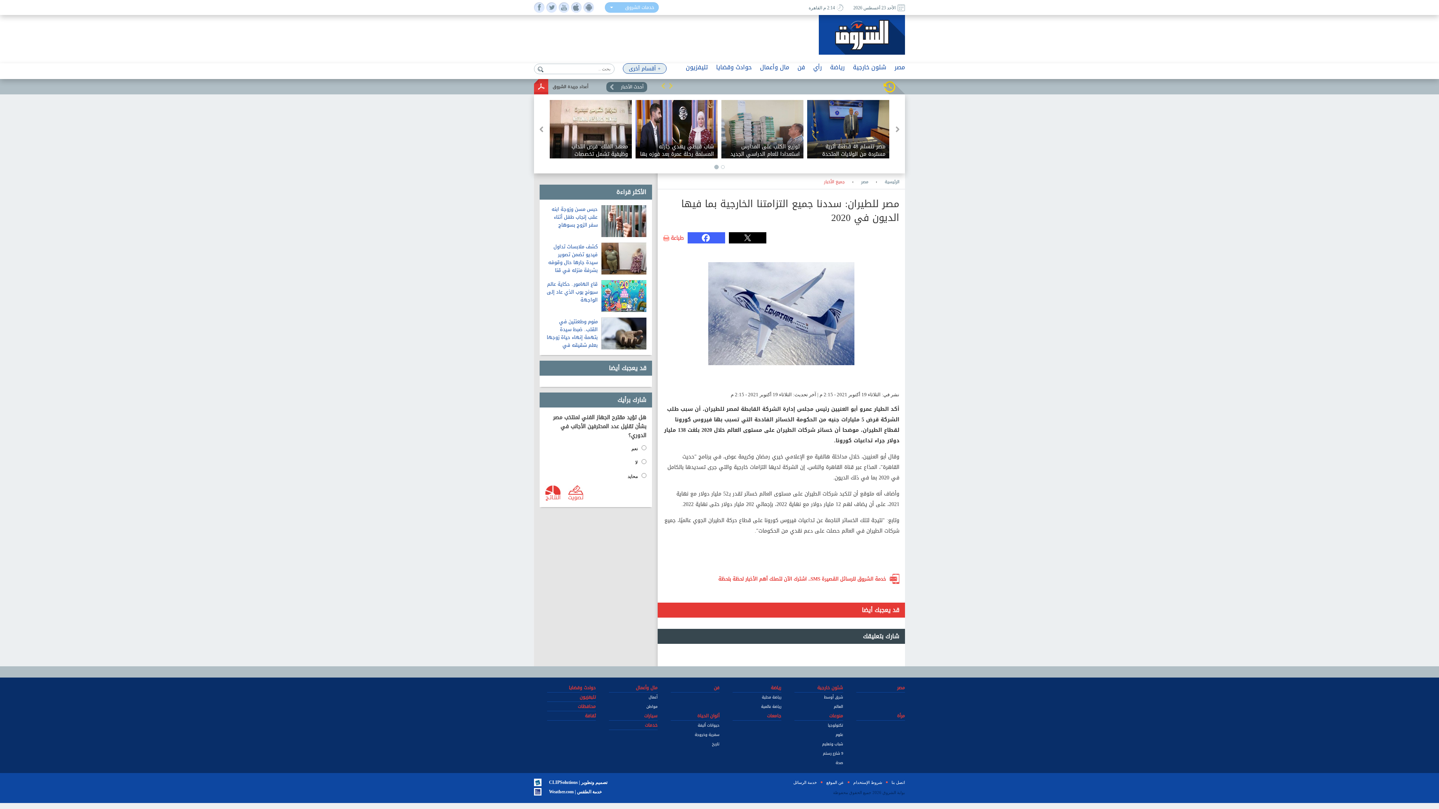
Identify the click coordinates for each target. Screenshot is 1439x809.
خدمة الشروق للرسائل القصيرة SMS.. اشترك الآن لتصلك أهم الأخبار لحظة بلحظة (802, 579)
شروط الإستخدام (867, 782)
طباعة (677, 238)
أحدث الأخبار (632, 87)
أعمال (653, 697)
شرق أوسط (833, 697)
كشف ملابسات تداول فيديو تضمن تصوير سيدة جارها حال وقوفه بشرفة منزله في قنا (573, 258)
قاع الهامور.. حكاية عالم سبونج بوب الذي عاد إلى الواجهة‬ (572, 291)
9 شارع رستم (833, 753)
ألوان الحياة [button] (708, 716)
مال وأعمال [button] (774, 67)
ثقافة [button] (590, 716)
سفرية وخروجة (707, 734)
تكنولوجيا (835, 725)
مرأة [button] (901, 716)
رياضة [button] (837, 67)
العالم (838, 706)
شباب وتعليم (832, 744)
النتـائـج (553, 497)
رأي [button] (817, 67)
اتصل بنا (898, 782)
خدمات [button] (651, 725)
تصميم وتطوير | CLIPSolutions (578, 782)
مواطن (652, 706)
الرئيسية (892, 182)
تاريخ (716, 744)
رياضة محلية (771, 697)
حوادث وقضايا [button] (734, 67)
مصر (864, 182)
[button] (663, 86)
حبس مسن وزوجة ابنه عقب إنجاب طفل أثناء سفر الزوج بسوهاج (575, 217)
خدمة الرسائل (805, 782)
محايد (633, 476)
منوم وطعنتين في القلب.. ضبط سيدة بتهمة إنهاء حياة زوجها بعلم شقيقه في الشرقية (572, 337)
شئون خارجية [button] (869, 67)
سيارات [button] (651, 716)
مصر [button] (900, 67)
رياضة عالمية (771, 706)
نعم (634, 448)
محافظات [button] (587, 706)
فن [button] (801, 67)
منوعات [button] (836, 716)
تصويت (575, 497)
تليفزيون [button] (697, 67)
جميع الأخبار (834, 182)
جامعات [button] (774, 716)
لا (636, 462)
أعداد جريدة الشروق (570, 87)
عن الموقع (835, 782)
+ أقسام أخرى (645, 69)
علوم (839, 734)
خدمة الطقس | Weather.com (575, 791)
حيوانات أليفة (709, 725)
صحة (839, 762)
